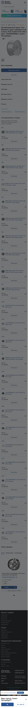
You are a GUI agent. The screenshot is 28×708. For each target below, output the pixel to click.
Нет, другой (20, 704)
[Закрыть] (26, 699)
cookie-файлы (12, 692)
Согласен (20, 692)
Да (7, 704)
